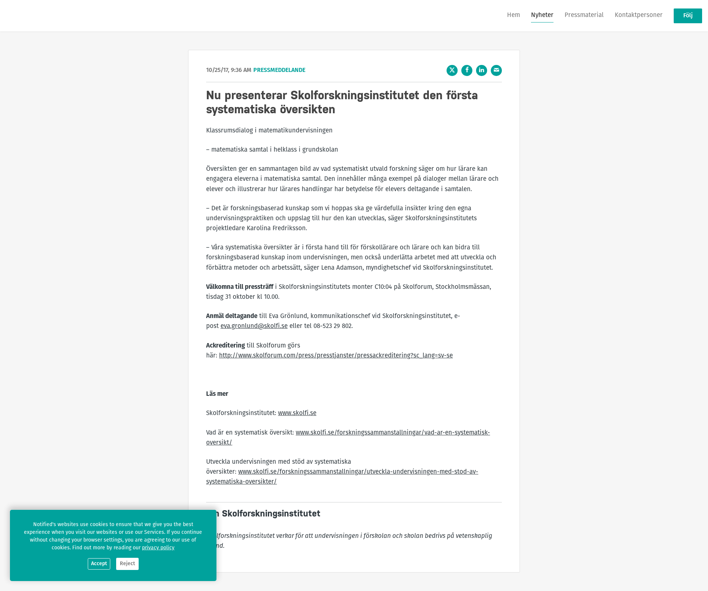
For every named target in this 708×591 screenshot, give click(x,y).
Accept (99, 564)
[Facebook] (466, 70)
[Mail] (496, 70)
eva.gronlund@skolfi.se (254, 326)
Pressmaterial (584, 15)
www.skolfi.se (297, 413)
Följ (688, 16)
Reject (127, 564)
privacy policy (158, 548)
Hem (513, 15)
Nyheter (542, 15)
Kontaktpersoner (639, 15)
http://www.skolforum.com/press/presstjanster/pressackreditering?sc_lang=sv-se (336, 356)
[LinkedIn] (481, 70)
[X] (452, 70)
